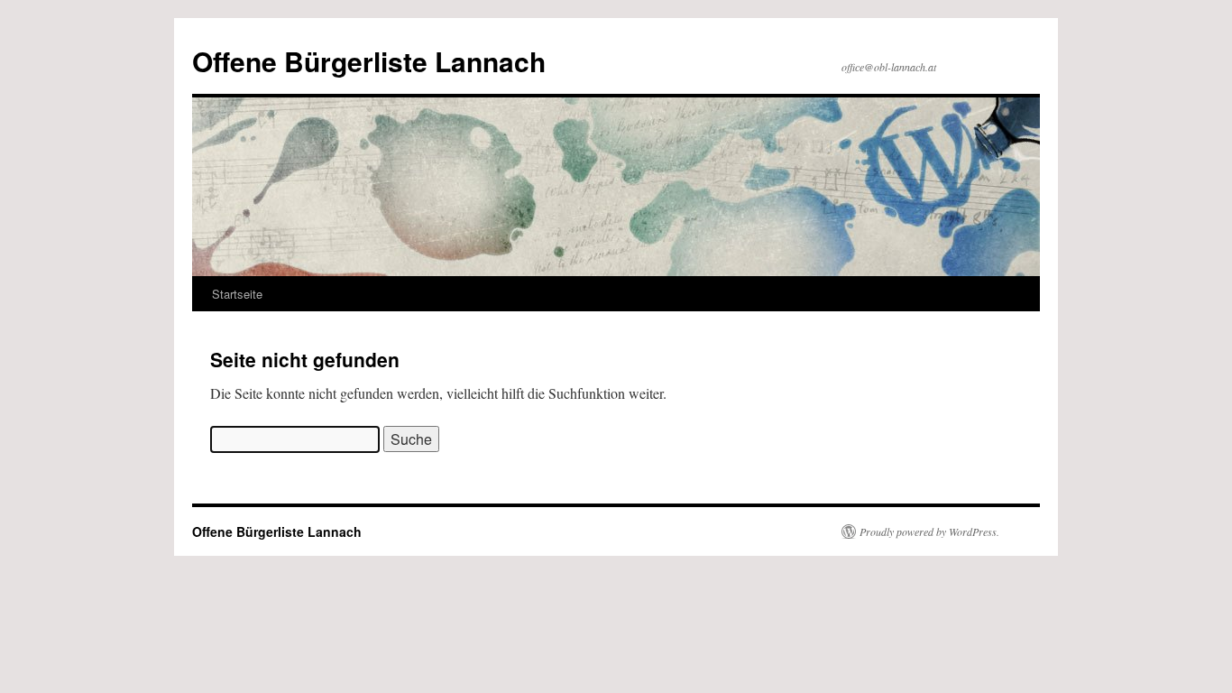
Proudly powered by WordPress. (929, 531)
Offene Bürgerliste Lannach (369, 61)
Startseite (237, 293)
